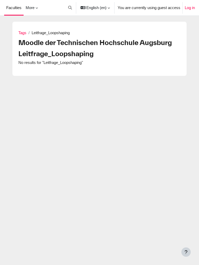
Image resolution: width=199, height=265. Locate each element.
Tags (22, 33)
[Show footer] (186, 252)
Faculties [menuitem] (14, 8)
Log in (190, 8)
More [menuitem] (30, 8)
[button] (70, 8)
